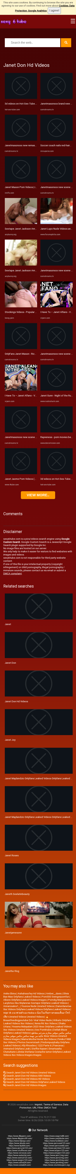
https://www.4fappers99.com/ (19, 1138)
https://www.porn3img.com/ (57, 1160)
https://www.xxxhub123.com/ (19, 1158)
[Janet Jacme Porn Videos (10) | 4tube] (21, 473)
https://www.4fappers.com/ (19, 1136)
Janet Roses (12, 855)
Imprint (38, 1104)
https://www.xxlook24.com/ (19, 1165)
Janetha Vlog (12, 971)
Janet (8, 624)
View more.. (38, 495)
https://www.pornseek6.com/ (56, 1145)
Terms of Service (52, 1104)
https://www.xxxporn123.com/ (19, 1160)
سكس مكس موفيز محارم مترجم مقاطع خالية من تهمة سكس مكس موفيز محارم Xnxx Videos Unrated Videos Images (37, 1036)
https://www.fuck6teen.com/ (56, 1141)
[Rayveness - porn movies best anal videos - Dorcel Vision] (56, 431)
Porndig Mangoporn (59, 999)
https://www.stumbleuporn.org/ (56, 1165)
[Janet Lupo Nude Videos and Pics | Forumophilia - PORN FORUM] (56, 223)
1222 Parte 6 (44, 1045)
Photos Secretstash (28, 1042)
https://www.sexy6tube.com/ (56, 1138)
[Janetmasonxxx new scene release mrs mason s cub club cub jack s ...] (21, 431)
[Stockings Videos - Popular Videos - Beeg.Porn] (21, 306)
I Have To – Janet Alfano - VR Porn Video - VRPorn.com (35, 395)
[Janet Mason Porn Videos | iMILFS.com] (21, 181)
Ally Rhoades (29, 1045)
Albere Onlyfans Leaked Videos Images (24, 999)
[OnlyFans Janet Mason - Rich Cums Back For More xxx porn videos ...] (21, 348)
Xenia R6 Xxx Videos (45, 1023)
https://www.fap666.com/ (19, 1145)
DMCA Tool (50, 1107)
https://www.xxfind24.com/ (19, 1162)
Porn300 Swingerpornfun (55, 996)
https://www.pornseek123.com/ (56, 1143)
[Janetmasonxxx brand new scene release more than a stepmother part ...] (56, 98)
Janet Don (10, 662)
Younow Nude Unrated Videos (37, 1006)
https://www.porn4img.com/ (56, 1162)
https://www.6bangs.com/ (19, 1141)
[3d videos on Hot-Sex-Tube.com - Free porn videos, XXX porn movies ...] (21, 98)
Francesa (58, 1045)
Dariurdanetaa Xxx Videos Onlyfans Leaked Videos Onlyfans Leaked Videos (37, 1008)
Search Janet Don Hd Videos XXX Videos (28, 1075)
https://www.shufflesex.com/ (19, 1150)
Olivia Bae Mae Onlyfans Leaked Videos (36, 995)
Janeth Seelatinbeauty (17, 894)
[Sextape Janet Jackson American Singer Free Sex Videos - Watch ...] (21, 223)
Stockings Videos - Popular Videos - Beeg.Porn (30, 312)
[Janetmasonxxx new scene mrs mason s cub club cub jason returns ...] (56, 348)
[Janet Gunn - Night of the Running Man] (56, 389)
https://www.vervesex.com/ (19, 1153)
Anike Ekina (9, 993)
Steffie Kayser (39, 1048)
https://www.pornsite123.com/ (19, 1148)
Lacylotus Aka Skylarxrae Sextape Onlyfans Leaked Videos (35, 1003)
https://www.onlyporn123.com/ (56, 1153)
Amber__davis (53, 993)
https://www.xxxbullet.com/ (19, 1155)
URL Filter (37, 1107)
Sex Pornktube (43, 1029)
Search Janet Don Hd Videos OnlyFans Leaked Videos (35, 1082)
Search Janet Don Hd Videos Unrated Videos (30, 1072)
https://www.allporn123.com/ (56, 1150)
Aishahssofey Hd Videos (31, 993)
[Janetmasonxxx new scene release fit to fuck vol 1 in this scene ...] (56, 264)
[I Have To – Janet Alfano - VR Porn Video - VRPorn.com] (21, 389)
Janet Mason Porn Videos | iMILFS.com (26, 187)
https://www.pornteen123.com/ (56, 1148)
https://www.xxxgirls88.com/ (56, 1136)
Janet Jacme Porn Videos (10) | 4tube (26, 478)
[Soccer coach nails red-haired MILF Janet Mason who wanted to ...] (56, 139)
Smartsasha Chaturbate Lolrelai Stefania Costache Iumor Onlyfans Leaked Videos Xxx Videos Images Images (37, 1052)
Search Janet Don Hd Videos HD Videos (28, 1078)
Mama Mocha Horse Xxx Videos (38, 1039)
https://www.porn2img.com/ (57, 1158)
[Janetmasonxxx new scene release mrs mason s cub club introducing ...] (56, 181)
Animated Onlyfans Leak (16, 1048)
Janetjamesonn (13, 932)
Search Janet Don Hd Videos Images (26, 1085)
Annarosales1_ (11, 1006)
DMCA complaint (12, 573)
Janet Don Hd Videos (16, 701)
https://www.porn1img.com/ (57, 1155)
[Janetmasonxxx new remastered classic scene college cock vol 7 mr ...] (21, 139)
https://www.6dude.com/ (19, 1143)
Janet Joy (10, 739)
